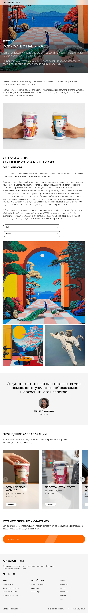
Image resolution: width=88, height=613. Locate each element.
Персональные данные (76, 609)
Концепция (64, 584)
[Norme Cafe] (15, 561)
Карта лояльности (10, 592)
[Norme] (12, 2)
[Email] (14, 573)
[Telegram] (4, 573)
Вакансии (63, 588)
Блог (61, 599)
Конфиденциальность (55, 609)
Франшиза (35, 588)
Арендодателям (37, 584)
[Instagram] (9, 573)
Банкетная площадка (11, 588)
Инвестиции (35, 592)
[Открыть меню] (82, 2)
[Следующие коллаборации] (82, 479)
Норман (63, 595)
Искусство (64, 592)
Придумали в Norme (10, 595)
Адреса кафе (8, 584)
